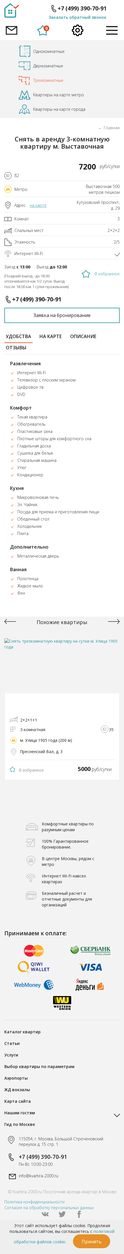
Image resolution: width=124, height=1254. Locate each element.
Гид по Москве (19, 1124)
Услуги (11, 1055)
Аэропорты (16, 1078)
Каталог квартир (22, 1031)
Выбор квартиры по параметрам (39, 1066)
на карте (38, 205)
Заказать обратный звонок (77, 17)
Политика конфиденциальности (34, 1202)
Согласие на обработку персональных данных (49, 1207)
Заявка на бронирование (62, 315)
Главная (112, 127)
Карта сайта (17, 1101)
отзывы (16, 347)
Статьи (12, 1043)
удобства (18, 336)
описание (83, 336)
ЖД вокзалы (17, 1089)
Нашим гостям (19, 1112)
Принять (92, 1241)
